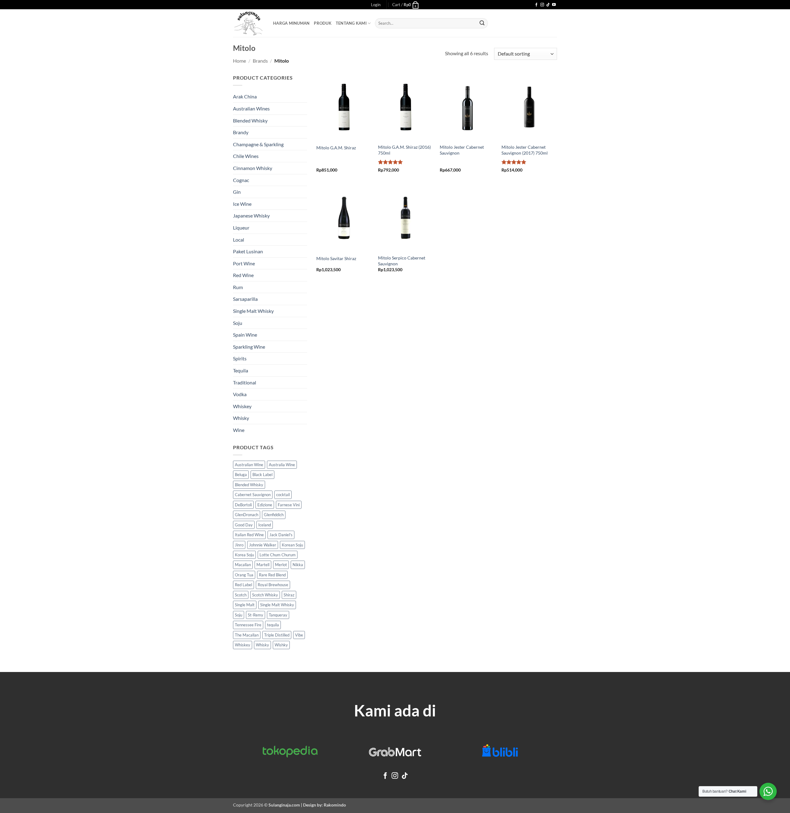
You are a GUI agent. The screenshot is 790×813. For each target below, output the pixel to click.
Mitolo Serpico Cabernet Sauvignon (401, 260)
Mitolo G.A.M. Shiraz (336, 147)
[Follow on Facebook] (536, 5)
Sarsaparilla (245, 299)
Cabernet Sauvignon (253, 494)
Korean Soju (292, 544)
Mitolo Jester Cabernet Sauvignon (462, 150)
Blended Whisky (250, 120)
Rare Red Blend (272, 574)
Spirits (240, 358)
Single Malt (245, 604)
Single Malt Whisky (253, 311)
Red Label (243, 584)
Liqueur (241, 227)
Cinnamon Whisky (252, 168)
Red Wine (243, 275)
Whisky (241, 418)
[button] (375, 4)
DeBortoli (243, 504)
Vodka (240, 394)
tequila (273, 624)
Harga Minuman (291, 23)
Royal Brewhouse (273, 584)
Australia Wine (282, 464)
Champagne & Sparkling (258, 144)
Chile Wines (246, 156)
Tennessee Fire (248, 624)
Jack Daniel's (281, 534)
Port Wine (244, 263)
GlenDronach (246, 514)
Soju (237, 323)
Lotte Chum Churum (278, 554)
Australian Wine (249, 464)
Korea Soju (244, 554)
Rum (238, 287)
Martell (262, 564)
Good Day (244, 524)
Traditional (244, 382)
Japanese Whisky (251, 215)
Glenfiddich (274, 514)
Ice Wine (242, 204)
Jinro (239, 544)
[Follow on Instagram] (542, 5)
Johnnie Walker (262, 544)
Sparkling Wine (249, 347)
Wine (238, 430)
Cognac (241, 180)
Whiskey (242, 406)
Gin (237, 192)
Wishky (281, 644)
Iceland (264, 524)
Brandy (240, 132)
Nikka (298, 564)
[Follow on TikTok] (548, 5)
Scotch (241, 594)
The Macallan (247, 635)
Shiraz (289, 594)
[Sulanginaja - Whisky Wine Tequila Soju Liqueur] (248, 23)
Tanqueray (278, 614)
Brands (260, 61)
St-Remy (255, 614)
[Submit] (482, 23)
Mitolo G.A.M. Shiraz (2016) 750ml (404, 150)
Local (238, 240)
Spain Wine (245, 335)
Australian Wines (251, 108)
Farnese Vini (289, 504)
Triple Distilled (276, 635)
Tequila (240, 370)
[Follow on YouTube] (554, 5)
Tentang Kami (351, 23)
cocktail (283, 494)
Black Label (262, 474)
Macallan (243, 564)
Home (239, 61)
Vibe (299, 635)
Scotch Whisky (265, 594)
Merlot (281, 564)
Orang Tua (244, 574)
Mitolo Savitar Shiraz (336, 258)
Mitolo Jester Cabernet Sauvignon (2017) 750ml (524, 150)
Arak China (245, 96)
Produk (322, 23)
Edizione (264, 504)
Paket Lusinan (248, 251)
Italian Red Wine (249, 534)
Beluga (241, 474)
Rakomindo (335, 804)
